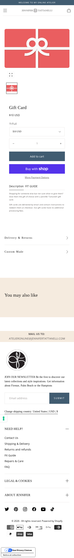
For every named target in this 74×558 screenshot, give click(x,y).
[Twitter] (7, 509)
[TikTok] (52, 509)
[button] (5, 10)
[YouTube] (43, 509)
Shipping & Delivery (17, 444)
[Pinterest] (16, 509)
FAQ (7, 467)
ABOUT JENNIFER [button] (17, 495)
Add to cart (37, 156)
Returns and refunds (18, 449)
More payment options (37, 177)
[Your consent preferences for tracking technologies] (3, 418)
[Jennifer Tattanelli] (17, 360)
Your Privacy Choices (22, 550)
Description (16, 186)
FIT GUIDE (31, 186)
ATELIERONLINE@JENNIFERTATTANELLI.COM (37, 338)
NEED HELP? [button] (14, 428)
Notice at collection (12, 555)
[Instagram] (25, 509)
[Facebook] (34, 509)
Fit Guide (10, 455)
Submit (59, 398)
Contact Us (11, 438)
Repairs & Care (14, 461)
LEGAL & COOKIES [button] (18, 481)
